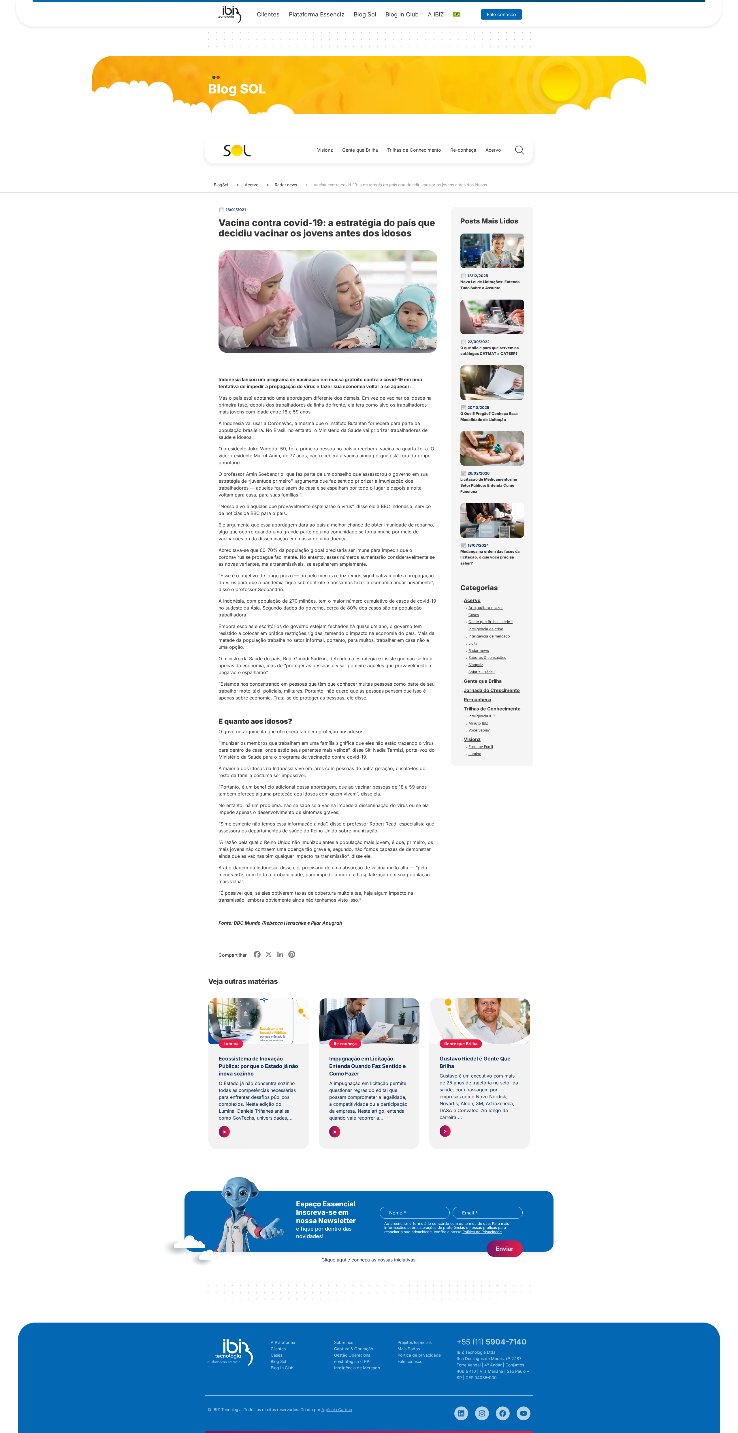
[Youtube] (523, 1413)
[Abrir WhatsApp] (723, 1418)
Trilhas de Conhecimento (414, 150)
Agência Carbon (336, 1409)
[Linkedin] (461, 1413)
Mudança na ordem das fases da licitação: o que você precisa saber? (490, 557)
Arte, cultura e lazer (485, 607)
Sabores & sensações (487, 657)
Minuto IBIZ (478, 723)
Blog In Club (402, 14)
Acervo (493, 150)
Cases (473, 615)
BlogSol (221, 184)
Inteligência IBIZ (482, 716)
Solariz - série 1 (481, 672)
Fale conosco (501, 14)
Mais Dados (409, 1348)
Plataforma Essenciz (316, 14)
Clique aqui (333, 1260)
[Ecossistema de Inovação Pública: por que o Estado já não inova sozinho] (258, 1021)
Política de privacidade (419, 1355)
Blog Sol (365, 14)
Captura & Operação (353, 1348)
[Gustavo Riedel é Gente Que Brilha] (479, 1021)
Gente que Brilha (360, 150)
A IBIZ (436, 14)
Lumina (474, 754)
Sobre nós (343, 1342)
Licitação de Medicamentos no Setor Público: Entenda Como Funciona (488, 485)
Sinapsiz (475, 665)
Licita (472, 643)
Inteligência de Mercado (357, 1367)
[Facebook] (503, 1413)
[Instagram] (482, 1413)
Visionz (325, 150)
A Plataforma (283, 1342)
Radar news (286, 184)
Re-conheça (463, 150)
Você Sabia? (479, 730)
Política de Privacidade (482, 1232)
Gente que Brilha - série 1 (490, 622)
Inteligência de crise (485, 629)
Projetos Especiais (415, 1342)
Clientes (268, 14)
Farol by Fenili (480, 746)
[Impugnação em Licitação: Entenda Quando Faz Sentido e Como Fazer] (369, 1021)
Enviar (504, 1248)
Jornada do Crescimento (492, 690)
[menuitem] (456, 14)
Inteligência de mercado (489, 636)
